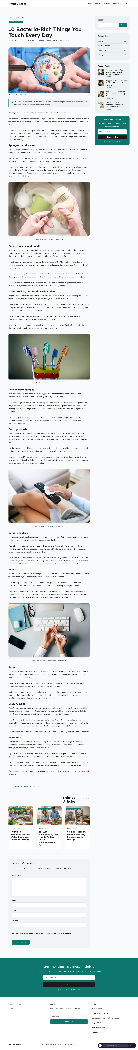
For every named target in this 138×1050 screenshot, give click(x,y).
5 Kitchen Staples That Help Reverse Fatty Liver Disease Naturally (115, 72)
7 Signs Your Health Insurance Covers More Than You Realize (114, 105)
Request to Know (98, 1023)
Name (15, 900)
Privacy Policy (97, 1008)
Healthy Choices (22, 17)
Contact (11, 1008)
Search (123, 25)
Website (15, 920)
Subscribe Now (112, 137)
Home (90, 4)
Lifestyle (106, 4)
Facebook (24, 786)
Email (17, 786)
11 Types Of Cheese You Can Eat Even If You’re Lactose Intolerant (116, 83)
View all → (86, 798)
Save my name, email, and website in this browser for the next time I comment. (42, 933)
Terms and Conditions (100, 1013)
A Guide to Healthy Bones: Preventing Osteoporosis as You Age (76, 836)
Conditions (117, 4)
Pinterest (36, 786)
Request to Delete (98, 1027)
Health (97, 4)
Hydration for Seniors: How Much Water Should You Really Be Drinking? (20, 836)
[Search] (127, 3)
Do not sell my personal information (105, 1018)
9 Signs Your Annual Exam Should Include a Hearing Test (115, 94)
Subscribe (69, 984)
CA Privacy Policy (98, 1032)
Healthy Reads (15, 1044)
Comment (16, 876)
